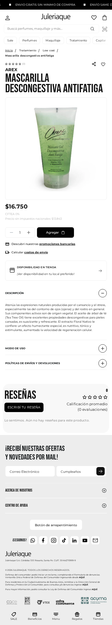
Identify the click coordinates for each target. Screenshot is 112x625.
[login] (7, 18)
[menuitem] (13, 616)
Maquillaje (53, 40)
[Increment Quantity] (28, 232)
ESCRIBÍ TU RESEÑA (24, 407)
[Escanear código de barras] (104, 29)
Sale (10, 40)
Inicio (9, 50)
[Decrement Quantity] (11, 232)
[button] (15, 64)
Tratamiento (78, 40)
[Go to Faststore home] (51, 17)
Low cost (49, 50)
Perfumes (29, 40)
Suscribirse (100, 471)
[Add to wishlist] (103, 64)
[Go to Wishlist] (94, 18)
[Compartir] (93, 63)
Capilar (101, 40)
